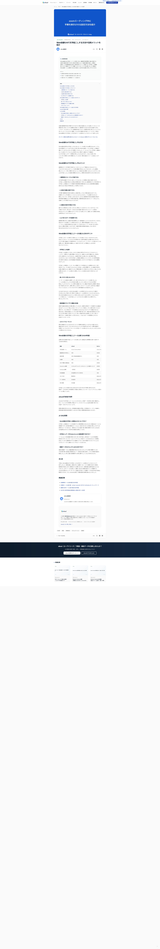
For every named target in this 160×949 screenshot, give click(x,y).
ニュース (79, 2)
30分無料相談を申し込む (112, 2)
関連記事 (62, 121)
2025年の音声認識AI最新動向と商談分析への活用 (73, 490)
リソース (68, 2)
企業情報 (85, 2)
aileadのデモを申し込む (89, 553)
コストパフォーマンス (65, 105)
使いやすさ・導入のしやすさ (66, 101)
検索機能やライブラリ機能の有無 (67, 103)
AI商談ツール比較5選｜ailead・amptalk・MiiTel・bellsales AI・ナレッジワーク (80, 485)
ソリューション (53, 2)
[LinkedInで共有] (99, 49)
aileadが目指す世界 (64, 109)
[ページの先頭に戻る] (157, 946)
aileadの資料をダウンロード (72, 553)
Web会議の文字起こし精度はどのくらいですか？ (70, 113)
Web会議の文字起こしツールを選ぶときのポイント (70, 97)
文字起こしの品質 (64, 99)
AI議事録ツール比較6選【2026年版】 (69, 482)
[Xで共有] (97, 49)
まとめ (61, 119)
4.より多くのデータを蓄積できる (67, 95)
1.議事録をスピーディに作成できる (68, 89)
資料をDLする (101, 2)
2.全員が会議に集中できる (66, 91)
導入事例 (74, 2)
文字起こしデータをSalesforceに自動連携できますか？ (72, 115)
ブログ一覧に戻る (61, 535)
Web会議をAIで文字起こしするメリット (68, 88)
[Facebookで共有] (102, 49)
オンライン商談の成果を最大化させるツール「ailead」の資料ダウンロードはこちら (78, 137)
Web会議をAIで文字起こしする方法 (67, 86)
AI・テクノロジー (60, 39)
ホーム (55, 6)
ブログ (59, 6)
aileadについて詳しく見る (66, 524)
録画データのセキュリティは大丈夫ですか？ (69, 117)
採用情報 (90, 2)
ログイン (95, 2)
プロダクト (61, 2)
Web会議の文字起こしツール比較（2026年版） (69, 107)
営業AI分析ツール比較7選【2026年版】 (70, 487)
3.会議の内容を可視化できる (66, 93)
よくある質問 (62, 111)
